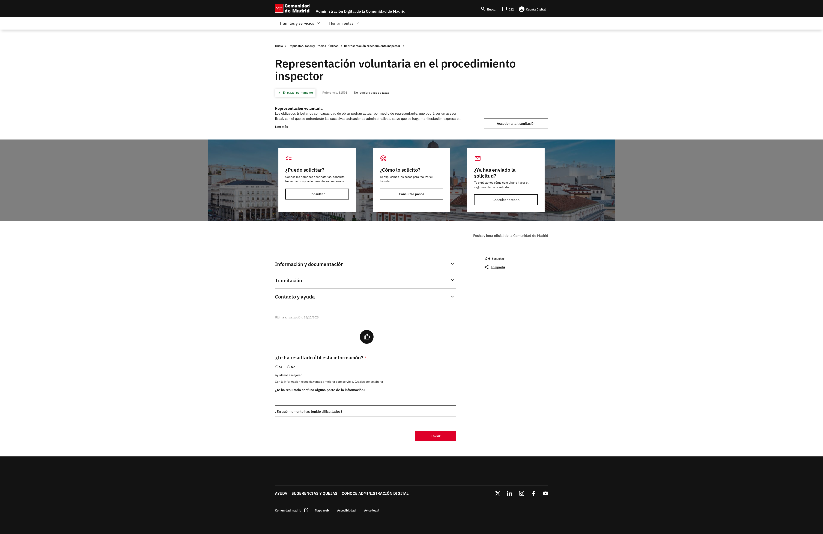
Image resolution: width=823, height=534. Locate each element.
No (293, 367)
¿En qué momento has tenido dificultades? (308, 411)
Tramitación (288, 280)
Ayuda (281, 493)
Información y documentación (309, 264)
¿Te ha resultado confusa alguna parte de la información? (320, 390)
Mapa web (322, 510)
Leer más (281, 126)
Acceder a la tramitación (516, 123)
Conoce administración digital (375, 493)
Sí (280, 367)
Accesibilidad (346, 510)
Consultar (317, 194)
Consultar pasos (411, 194)
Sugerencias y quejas (314, 493)
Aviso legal (371, 510)
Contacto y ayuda (295, 297)
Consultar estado (506, 200)
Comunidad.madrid (288, 510)
